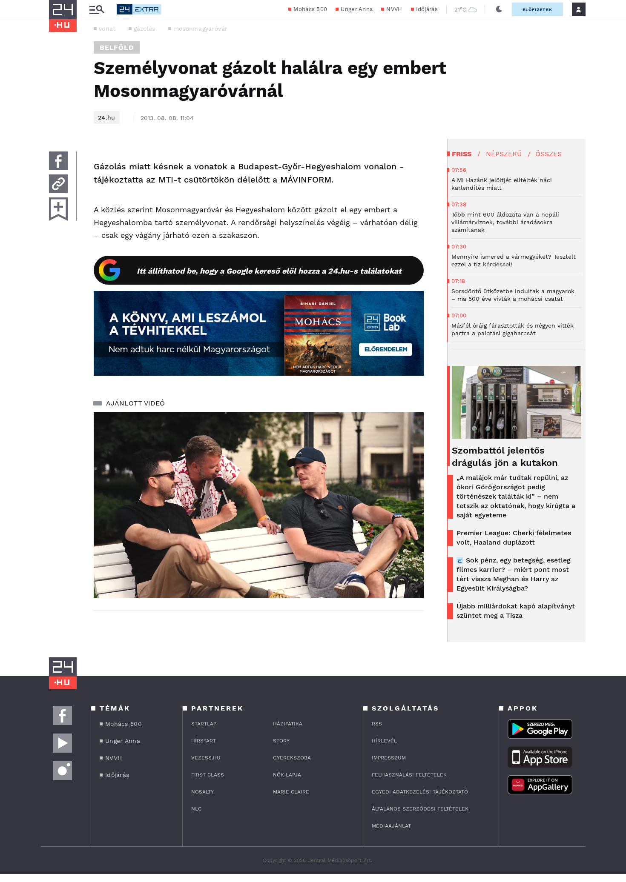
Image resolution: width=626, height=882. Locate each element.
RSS (377, 724)
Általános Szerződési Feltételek (420, 809)
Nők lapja (287, 775)
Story (281, 741)
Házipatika (287, 724)
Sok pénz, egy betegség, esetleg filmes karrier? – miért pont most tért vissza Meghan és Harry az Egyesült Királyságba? (514, 574)
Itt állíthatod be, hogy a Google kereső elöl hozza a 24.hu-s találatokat (269, 270)
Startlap (203, 724)
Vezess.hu (206, 758)
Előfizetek (537, 9)
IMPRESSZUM (389, 758)
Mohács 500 (310, 9)
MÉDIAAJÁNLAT (391, 826)
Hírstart (203, 741)
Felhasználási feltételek (409, 775)
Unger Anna (357, 9)
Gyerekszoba (292, 758)
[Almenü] (96, 9)
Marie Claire (291, 792)
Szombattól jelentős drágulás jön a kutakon (505, 456)
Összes (548, 154)
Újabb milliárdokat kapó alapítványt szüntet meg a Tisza (516, 610)
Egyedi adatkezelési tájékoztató (420, 792)
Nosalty (202, 792)
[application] (259, 505)
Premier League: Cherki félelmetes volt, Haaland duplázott (514, 537)
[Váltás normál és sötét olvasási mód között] (499, 9)
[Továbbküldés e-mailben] (58, 183)
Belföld (117, 47)
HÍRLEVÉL (384, 741)
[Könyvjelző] (58, 209)
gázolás (144, 28)
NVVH (394, 9)
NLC (196, 809)
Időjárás (427, 9)
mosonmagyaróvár (200, 28)
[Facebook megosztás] (58, 160)
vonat (107, 28)
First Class (207, 775)
